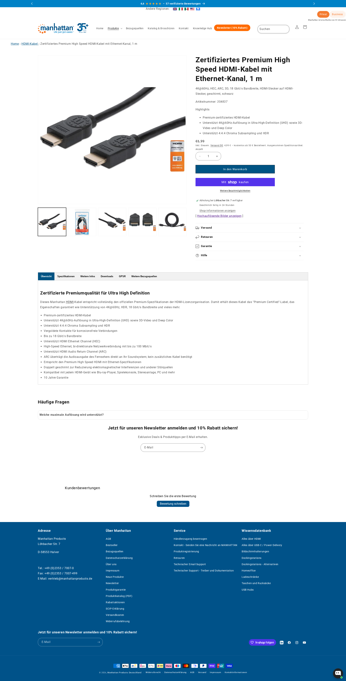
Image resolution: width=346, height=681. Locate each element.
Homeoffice (249, 570)
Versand (202, 672)
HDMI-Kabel (30, 43)
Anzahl (199, 149)
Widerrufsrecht (153, 672)
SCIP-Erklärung (115, 608)
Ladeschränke (250, 576)
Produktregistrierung (186, 551)
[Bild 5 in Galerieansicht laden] (172, 222)
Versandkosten (115, 615)
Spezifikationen (66, 276)
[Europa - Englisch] (175, 8)
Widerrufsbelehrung (118, 621)
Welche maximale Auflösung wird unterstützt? (71, 414)
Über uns (111, 564)
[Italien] (181, 8)
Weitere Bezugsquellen (144, 276)
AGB (108, 538)
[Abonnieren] (201, 447)
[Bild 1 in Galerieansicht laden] (52, 222)
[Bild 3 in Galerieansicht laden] (112, 222)
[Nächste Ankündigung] (314, 4)
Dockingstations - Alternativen (260, 564)
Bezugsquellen (114, 551)
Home (15, 43)
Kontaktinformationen (236, 672)
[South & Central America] (198, 8)
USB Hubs (248, 589)
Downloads (107, 276)
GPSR (122, 276)
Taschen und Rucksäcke (256, 583)
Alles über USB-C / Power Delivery (262, 545)
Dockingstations (251, 557)
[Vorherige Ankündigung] (32, 4)
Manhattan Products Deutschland (124, 672)
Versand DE (216, 145)
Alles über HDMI (251, 538)
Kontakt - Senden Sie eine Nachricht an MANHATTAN (205, 545)
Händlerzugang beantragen (190, 538)
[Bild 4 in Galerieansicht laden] (142, 222)
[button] (115, 28)
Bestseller (112, 545)
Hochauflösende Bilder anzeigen (219, 216)
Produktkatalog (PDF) (119, 596)
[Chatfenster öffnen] (338, 673)
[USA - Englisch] (192, 8)
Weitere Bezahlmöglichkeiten (235, 191)
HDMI (70, 302)
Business (337, 14)
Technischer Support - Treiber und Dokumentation (204, 570)
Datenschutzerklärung (119, 557)
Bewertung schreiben (173, 503)
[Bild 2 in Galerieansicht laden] (82, 222)
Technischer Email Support (190, 564)
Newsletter (112, 583)
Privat (323, 14)
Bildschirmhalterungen (255, 551)
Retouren (179, 557)
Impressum (112, 570)
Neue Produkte (115, 576)
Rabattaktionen (115, 602)
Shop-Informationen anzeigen (217, 210)
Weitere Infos (87, 276)
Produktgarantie (116, 589)
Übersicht (46, 276)
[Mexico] (186, 8)
